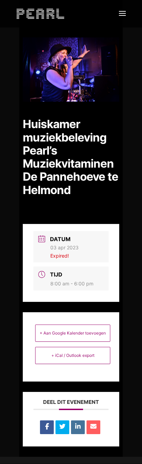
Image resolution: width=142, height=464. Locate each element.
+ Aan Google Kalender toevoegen (73, 333)
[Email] (93, 427)
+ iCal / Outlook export (72, 355)
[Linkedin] (78, 427)
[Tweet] (62, 427)
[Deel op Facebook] (47, 427)
